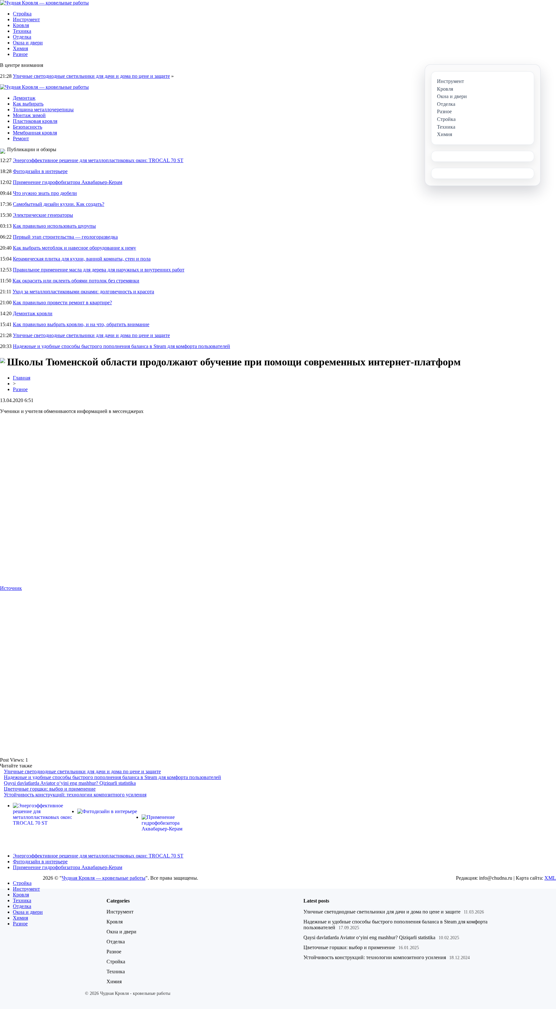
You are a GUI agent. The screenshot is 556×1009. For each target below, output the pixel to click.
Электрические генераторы (43, 215)
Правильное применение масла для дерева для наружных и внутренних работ (98, 269)
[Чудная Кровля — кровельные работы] (44, 2)
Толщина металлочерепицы (43, 109)
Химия (20, 48)
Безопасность (27, 127)
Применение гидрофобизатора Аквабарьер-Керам (67, 182)
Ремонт (21, 138)
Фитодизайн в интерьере (40, 171)
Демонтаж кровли (32, 313)
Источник (11, 588)
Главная (21, 378)
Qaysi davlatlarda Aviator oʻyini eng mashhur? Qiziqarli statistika (70, 783)
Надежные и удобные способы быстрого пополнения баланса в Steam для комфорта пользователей (121, 346)
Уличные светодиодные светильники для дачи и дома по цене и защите (91, 76)
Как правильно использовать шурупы (54, 226)
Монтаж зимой (29, 115)
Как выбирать (28, 103)
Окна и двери (28, 42)
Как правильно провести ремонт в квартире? (62, 302)
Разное (20, 54)
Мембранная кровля (35, 132)
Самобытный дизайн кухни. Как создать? (58, 204)
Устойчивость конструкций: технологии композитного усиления (75, 794)
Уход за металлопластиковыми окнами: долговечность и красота (83, 291)
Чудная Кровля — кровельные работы (103, 878)
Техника (22, 31)
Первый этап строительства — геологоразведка (65, 237)
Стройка (22, 13)
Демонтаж (24, 98)
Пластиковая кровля (35, 121)
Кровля (21, 25)
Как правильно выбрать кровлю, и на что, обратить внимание (81, 324)
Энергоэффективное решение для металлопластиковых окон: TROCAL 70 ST (98, 160)
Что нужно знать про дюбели (45, 193)
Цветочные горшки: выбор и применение (50, 789)
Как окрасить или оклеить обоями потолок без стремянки (76, 280)
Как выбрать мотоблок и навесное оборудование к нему (74, 248)
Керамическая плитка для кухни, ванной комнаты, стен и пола (82, 258)
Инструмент (26, 19)
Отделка (22, 37)
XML (550, 878)
